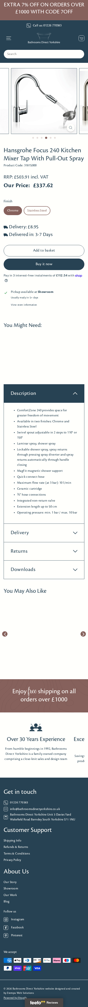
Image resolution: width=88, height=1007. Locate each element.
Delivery (20, 532)
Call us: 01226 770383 (47, 25)
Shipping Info (12, 840)
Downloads (23, 569)
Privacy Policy (12, 860)
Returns (19, 551)
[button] (12, 360)
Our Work (10, 895)
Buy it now (44, 264)
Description (23, 393)
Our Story (10, 882)
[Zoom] (71, 128)
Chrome (12, 210)
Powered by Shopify (15, 998)
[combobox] (44, 54)
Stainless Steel (37, 210)
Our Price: (17, 186)
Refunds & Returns (16, 847)
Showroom (11, 888)
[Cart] (80, 38)
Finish (8, 201)
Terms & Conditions (17, 853)
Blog (7, 901)
